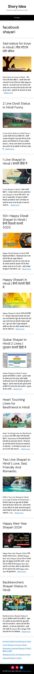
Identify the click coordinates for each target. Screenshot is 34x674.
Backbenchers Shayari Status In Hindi (15, 586)
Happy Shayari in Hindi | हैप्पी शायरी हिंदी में (16, 283)
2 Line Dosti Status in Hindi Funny (16, 105)
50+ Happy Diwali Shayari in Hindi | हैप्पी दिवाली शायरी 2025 (15, 221)
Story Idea (17, 6)
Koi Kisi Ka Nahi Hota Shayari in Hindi (17, 641)
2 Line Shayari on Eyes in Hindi (14, 645)
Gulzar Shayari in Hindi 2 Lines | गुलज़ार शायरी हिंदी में (15, 343)
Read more (8, 93)
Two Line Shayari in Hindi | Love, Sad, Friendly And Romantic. (16, 465)
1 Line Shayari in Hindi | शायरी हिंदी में (15, 162)
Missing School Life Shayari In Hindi (16, 654)
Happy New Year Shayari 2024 (15, 525)
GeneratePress (26, 671)
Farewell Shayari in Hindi (12, 658)
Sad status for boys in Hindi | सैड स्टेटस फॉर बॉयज (17, 47)
